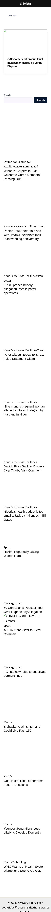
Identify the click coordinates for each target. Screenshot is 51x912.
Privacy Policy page (31, 902)
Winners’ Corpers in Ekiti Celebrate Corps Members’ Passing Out (22, 175)
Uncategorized (12, 603)
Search (7, 95)
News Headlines (27, 226)
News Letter (23, 166)
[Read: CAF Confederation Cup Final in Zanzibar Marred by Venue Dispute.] (25, 41)
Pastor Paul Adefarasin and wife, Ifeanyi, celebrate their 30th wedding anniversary (22, 235)
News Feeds (18, 161)
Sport (7, 547)
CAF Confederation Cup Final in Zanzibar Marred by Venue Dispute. (25, 63)
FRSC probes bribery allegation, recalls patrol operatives (20, 289)
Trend (34, 166)
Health (8, 722)
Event (7, 161)
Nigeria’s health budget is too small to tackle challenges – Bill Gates (25, 515)
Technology (19, 862)
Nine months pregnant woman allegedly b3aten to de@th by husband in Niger (24, 410)
